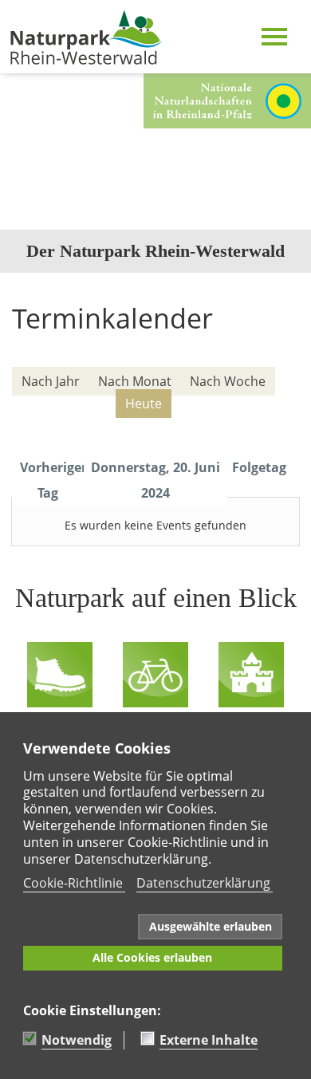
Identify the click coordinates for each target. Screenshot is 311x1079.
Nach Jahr (51, 381)
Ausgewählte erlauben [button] (210, 926)
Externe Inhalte (208, 1040)
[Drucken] (288, 355)
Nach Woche (228, 381)
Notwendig (76, 1040)
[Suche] (279, 427)
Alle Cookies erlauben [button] (152, 957)
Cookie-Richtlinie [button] (73, 883)
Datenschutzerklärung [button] (203, 883)
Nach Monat (134, 381)
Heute (143, 403)
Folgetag (259, 467)
